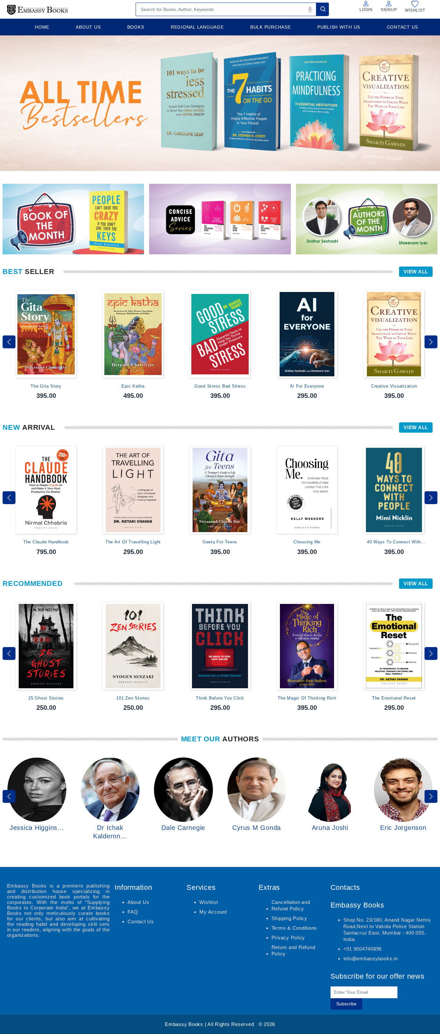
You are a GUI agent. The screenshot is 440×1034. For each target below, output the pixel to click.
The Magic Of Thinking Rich (307, 698)
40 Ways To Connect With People (394, 542)
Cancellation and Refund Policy (291, 905)
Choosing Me (306, 542)
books (135, 27)
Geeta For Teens (220, 542)
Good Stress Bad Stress (220, 386)
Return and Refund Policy (293, 950)
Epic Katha (133, 386)
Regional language (197, 27)
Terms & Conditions (294, 928)
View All (416, 271)
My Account (213, 912)
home (42, 27)
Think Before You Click (220, 698)
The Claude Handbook (46, 542)
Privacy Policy (288, 937)
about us (88, 27)
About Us (138, 902)
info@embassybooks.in (370, 958)
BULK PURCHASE (270, 27)
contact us (402, 27)
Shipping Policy (289, 918)
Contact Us (141, 921)
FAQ (133, 912)
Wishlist (208, 902)
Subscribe (346, 1003)
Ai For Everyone (307, 386)
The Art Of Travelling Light (133, 542)
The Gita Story (46, 386)
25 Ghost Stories (46, 698)
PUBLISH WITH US (338, 27)
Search (322, 9)
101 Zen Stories (132, 698)
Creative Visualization (394, 386)
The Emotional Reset (394, 698)
